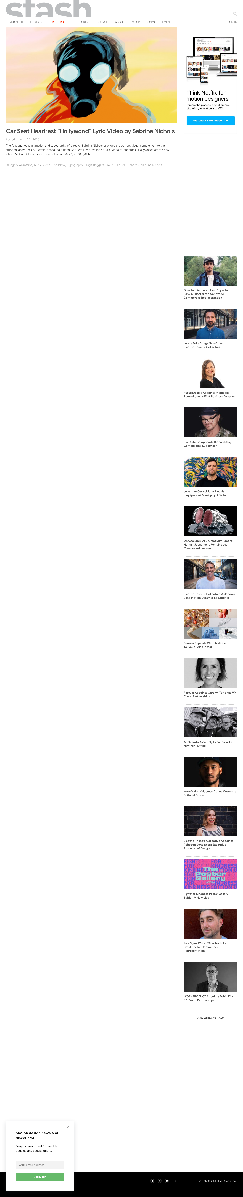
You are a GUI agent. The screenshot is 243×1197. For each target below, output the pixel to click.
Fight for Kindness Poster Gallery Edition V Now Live (206, 895)
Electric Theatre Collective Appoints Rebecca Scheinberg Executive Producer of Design (208, 844)
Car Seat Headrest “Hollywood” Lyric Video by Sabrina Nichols (90, 131)
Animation (25, 165)
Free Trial (58, 22)
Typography (75, 165)
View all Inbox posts (210, 1018)
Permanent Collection (24, 22)
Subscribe (81, 22)
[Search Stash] (234, 13)
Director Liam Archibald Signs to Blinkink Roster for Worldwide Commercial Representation (206, 294)
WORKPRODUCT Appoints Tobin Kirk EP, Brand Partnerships (208, 998)
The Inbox (58, 165)
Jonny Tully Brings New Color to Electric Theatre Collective (205, 345)
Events (167, 22)
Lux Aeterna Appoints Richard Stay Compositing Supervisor (208, 444)
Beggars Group (103, 165)
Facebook (174, 1181)
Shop (136, 22)
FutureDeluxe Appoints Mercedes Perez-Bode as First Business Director (209, 394)
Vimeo (167, 1181)
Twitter (160, 1181)
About (120, 22)
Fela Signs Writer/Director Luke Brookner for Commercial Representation (205, 947)
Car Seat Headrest (127, 165)
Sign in (232, 22)
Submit (102, 22)
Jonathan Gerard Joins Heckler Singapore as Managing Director (205, 493)
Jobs (151, 22)
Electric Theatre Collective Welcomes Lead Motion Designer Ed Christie (209, 596)
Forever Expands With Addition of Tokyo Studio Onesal (207, 645)
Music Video (42, 165)
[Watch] (88, 154)
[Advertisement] (91, 205)
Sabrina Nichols (151, 165)
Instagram (152, 1181)
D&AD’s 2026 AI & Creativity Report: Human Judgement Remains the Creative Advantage (208, 544)
